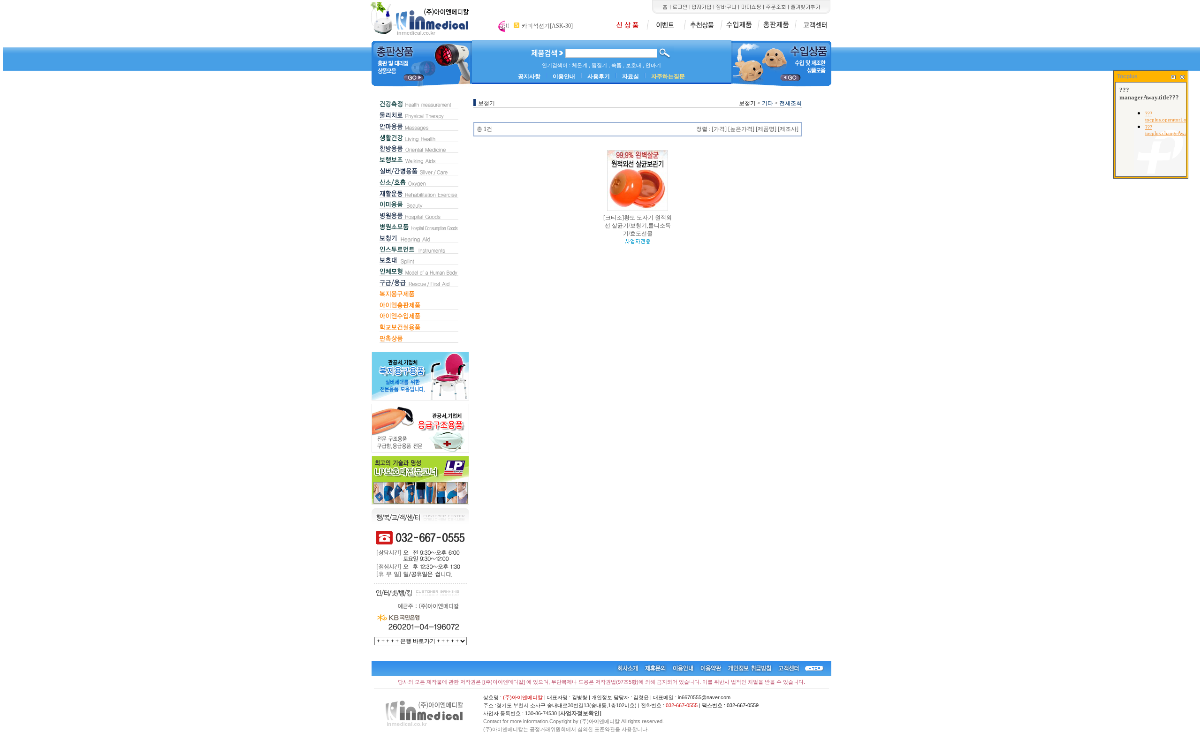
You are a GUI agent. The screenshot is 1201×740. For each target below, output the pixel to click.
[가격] (719, 129)
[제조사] (788, 129)
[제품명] (766, 129)
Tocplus (1127, 76)
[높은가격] (741, 129)
